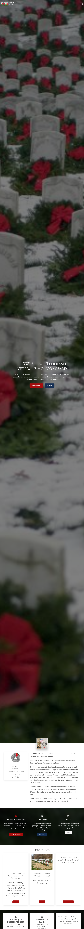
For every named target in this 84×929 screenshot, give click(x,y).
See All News (68, 902)
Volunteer (49, 385)
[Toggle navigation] (82, 4)
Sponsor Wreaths (36, 385)
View (15, 902)
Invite (68, 832)
